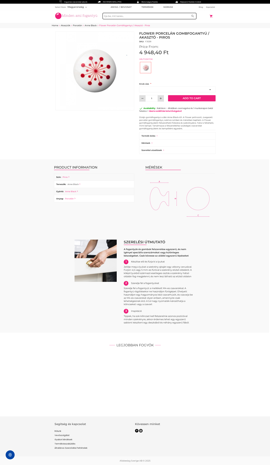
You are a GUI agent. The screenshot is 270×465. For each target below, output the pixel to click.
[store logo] (76, 15)
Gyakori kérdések (63, 439)
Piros (65, 177)
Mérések (145, 143)
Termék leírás (148, 136)
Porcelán (69, 198)
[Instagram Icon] (141, 431)
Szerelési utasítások (151, 150)
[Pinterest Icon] (137, 431)
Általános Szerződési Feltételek (71, 447)
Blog (201, 7)
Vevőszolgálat (62, 435)
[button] (77, 7)
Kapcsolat (210, 7)
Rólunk (58, 431)
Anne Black (70, 191)
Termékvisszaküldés (65, 443)
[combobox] (149, 16)
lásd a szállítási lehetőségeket (165, 111)
